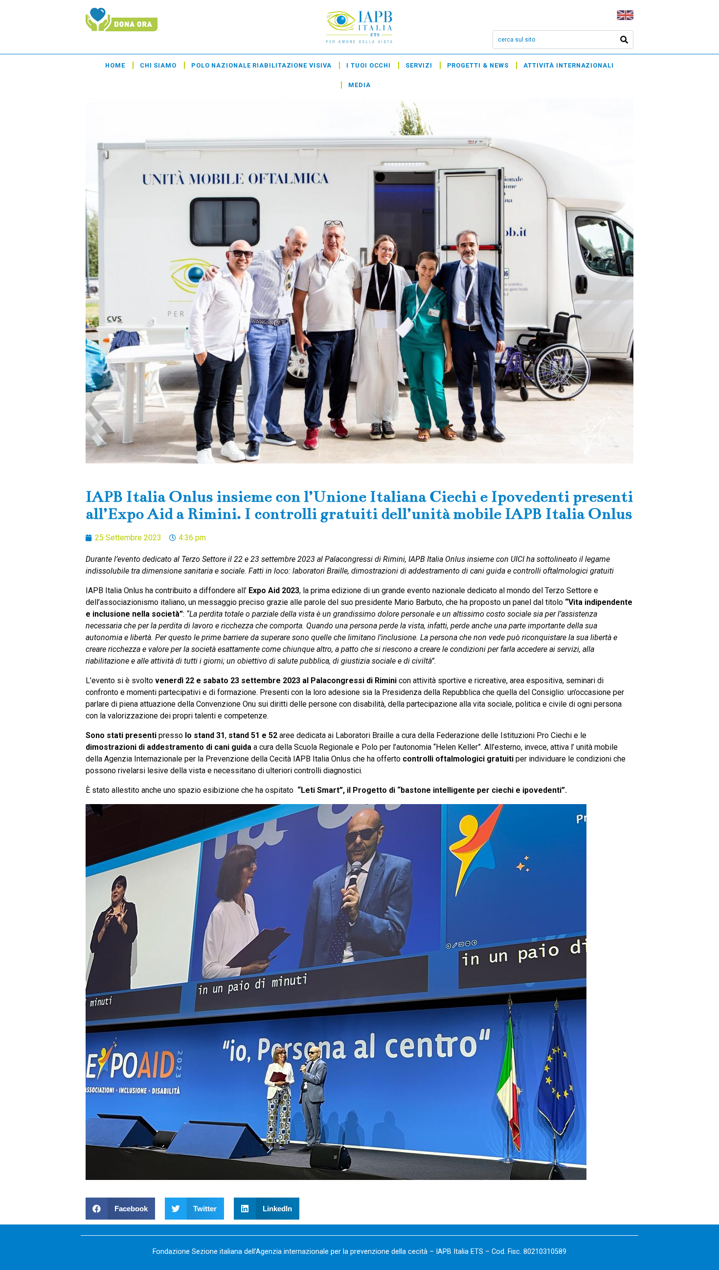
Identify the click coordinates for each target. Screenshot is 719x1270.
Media (359, 85)
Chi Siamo (158, 65)
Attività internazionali (568, 65)
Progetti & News (478, 65)
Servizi (418, 65)
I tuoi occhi (368, 65)
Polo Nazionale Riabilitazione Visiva (261, 65)
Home (115, 65)
